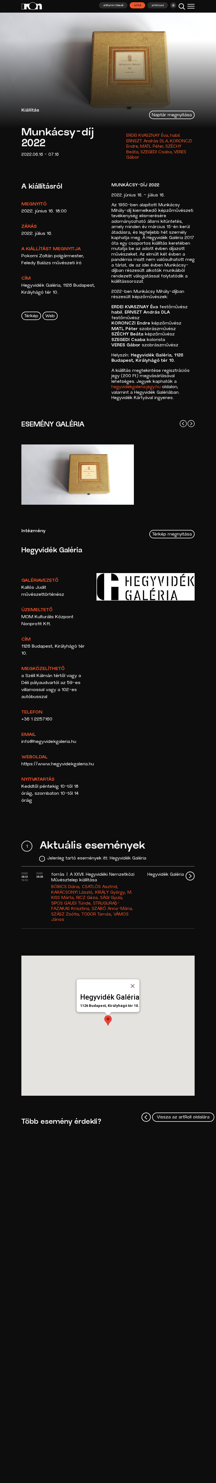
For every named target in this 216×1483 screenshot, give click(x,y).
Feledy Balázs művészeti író (51, 263)
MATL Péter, (152, 146)
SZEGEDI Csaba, (156, 152)
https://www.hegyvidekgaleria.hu (57, 764)
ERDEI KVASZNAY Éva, (147, 135)
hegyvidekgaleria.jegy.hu (136, 387)
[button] (108, 1020)
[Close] (133, 986)
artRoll (137, 5)
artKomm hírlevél (113, 5)
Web (50, 316)
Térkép (31, 316)
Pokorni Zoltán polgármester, (52, 256)
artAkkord (158, 5)
